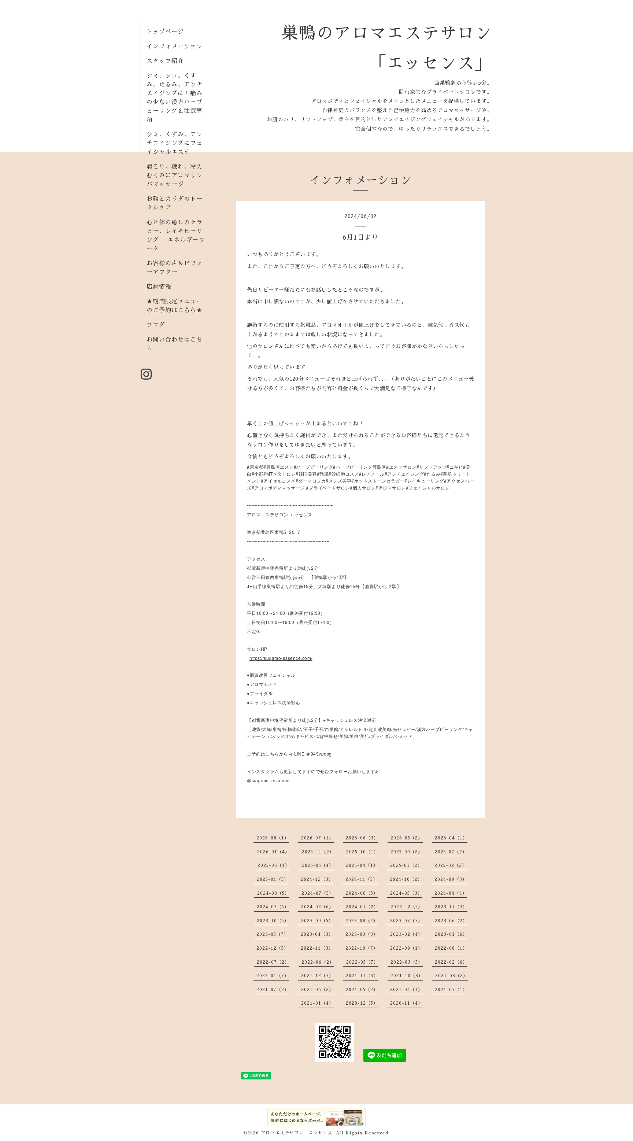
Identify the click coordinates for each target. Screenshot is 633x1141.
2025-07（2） (451, 852)
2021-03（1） (451, 989)
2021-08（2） (451, 976)
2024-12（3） (317, 879)
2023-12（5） (406, 907)
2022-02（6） (451, 962)
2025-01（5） (273, 879)
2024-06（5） (362, 893)
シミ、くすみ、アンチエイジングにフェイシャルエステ (175, 143)
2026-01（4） (273, 852)
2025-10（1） (362, 852)
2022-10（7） (361, 948)
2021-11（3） (362, 976)
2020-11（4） (406, 1003)
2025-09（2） (406, 852)
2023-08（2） (361, 921)
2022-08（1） (451, 948)
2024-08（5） (273, 893)
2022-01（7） (272, 976)
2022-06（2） (317, 962)
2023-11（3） (451, 907)
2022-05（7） (362, 962)
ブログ (156, 325)
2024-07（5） (317, 893)
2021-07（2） (272, 989)
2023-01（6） (451, 934)
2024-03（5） (273, 907)
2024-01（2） (362, 907)
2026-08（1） (272, 838)
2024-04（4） (450, 893)
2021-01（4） (317, 1003)
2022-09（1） (406, 948)
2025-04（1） (362, 865)
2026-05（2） (406, 838)
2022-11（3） (317, 948)
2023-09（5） (317, 921)
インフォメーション (175, 46)
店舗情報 (159, 287)
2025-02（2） (450, 865)
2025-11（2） (318, 852)
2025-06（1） (274, 865)
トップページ (165, 32)
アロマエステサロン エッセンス (296, 1133)
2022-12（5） (272, 948)
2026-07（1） (317, 838)
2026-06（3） (362, 838)
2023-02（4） (406, 934)
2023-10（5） (273, 921)
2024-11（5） (361, 879)
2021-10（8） (406, 976)
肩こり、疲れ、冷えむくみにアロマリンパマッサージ (175, 175)
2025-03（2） (406, 865)
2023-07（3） (406, 921)
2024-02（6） (317, 907)
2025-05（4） (318, 865)
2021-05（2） (362, 989)
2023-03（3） (361, 934)
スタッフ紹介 (165, 61)
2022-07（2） (273, 962)
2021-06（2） (317, 989)
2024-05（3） (406, 893)
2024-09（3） (450, 879)
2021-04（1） (406, 989)
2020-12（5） (362, 1003)
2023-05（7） (272, 934)
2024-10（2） (406, 879)
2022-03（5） (406, 962)
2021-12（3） (317, 976)
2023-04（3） (317, 934)
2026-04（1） (451, 838)
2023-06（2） (451, 921)
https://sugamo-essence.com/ (280, 658)
